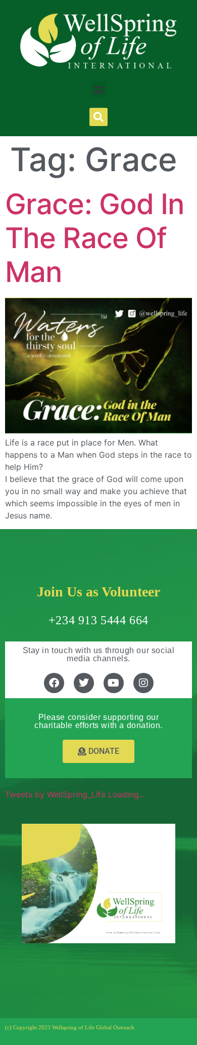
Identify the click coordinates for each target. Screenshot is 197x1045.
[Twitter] (84, 683)
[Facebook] (54, 683)
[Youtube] (114, 683)
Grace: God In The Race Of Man (94, 238)
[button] (98, 89)
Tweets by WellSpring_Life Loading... (75, 794)
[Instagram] (143, 683)
